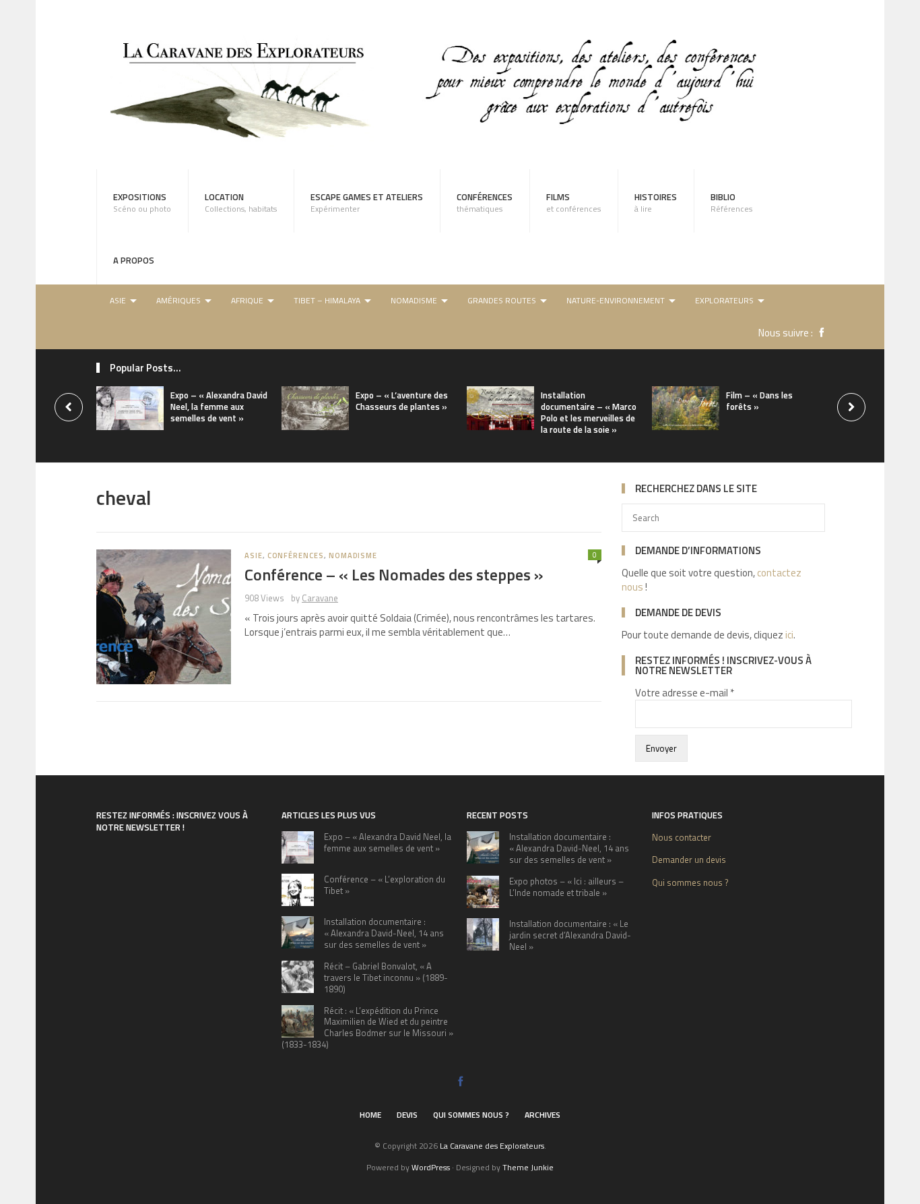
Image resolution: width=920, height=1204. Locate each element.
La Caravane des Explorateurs (492, 1145)
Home (370, 1114)
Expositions (142, 202)
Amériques (178, 300)
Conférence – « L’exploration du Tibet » (384, 884)
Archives (542, 1114)
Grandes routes (501, 300)
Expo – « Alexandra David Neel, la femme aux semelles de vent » (218, 406)
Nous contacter (681, 837)
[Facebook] (818, 332)
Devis (407, 1114)
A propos (133, 260)
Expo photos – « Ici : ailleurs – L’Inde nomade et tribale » (566, 886)
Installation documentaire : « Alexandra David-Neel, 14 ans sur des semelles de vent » (384, 933)
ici (789, 634)
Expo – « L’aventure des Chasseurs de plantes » (402, 400)
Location (241, 202)
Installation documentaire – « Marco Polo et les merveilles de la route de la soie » (588, 412)
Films (573, 202)
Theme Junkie (528, 1167)
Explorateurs (724, 300)
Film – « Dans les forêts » (759, 400)
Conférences (485, 202)
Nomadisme (414, 300)
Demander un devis (689, 859)
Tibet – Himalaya (327, 300)
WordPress (431, 1167)
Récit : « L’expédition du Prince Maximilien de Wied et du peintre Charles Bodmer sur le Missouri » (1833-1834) (367, 1028)
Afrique (247, 300)
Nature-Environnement (615, 300)
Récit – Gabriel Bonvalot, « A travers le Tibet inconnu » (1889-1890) (386, 977)
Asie (118, 300)
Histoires (655, 202)
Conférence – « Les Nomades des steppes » (394, 574)
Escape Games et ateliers (366, 202)
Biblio (731, 202)
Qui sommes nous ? (690, 882)
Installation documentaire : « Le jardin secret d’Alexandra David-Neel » (570, 935)
